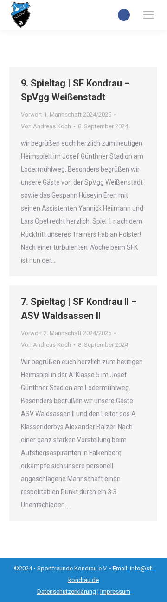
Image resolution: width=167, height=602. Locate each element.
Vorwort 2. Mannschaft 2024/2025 (66, 333)
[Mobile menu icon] (148, 15)
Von (46, 126)
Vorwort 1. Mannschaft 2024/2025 (66, 114)
